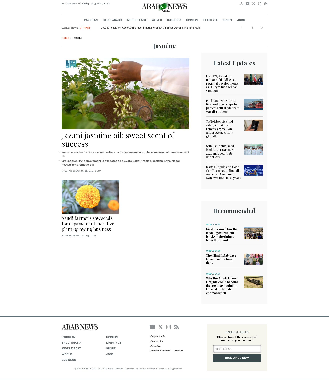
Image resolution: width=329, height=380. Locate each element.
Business (174, 20)
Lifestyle (210, 20)
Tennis (86, 27)
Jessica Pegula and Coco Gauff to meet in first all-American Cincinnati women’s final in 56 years (150, 27)
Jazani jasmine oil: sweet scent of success (118, 139)
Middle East (136, 20)
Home (65, 37)
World (156, 20)
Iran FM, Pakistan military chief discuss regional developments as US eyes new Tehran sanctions (222, 83)
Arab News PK (73, 3)
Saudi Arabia (112, 20)
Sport (227, 20)
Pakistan (91, 20)
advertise (155, 345)
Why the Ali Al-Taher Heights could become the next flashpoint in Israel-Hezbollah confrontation (222, 285)
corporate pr (157, 336)
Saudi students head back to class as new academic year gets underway (220, 151)
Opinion (192, 20)
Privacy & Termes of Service (166, 350)
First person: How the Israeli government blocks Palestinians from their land (222, 234)
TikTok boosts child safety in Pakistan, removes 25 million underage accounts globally (219, 128)
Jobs (241, 20)
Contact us (156, 341)
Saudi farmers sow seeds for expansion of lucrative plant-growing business (88, 223)
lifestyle (113, 342)
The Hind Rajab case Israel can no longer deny (221, 259)
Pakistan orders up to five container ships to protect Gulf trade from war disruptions (222, 106)
